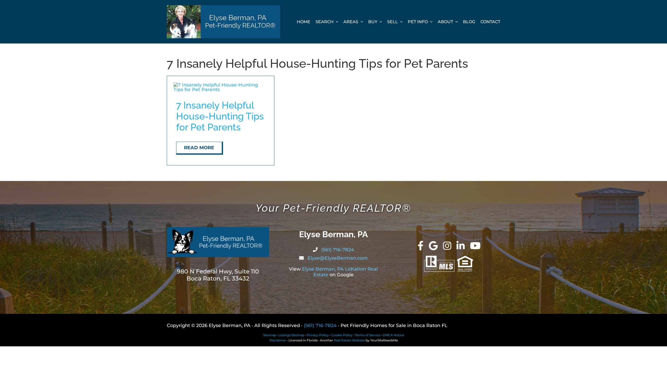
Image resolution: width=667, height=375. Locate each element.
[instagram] (447, 246)
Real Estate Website (349, 340)
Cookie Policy (342, 335)
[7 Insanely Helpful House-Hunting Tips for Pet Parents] (221, 85)
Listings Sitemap (291, 335)
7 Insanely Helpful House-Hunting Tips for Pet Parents (220, 116)
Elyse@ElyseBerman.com (337, 258)
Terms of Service (367, 335)
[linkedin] (460, 246)
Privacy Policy (318, 335)
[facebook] (421, 246)
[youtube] (475, 246)
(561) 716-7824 (337, 250)
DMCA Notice (393, 335)
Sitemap (269, 335)
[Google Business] (433, 246)
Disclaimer (277, 340)
